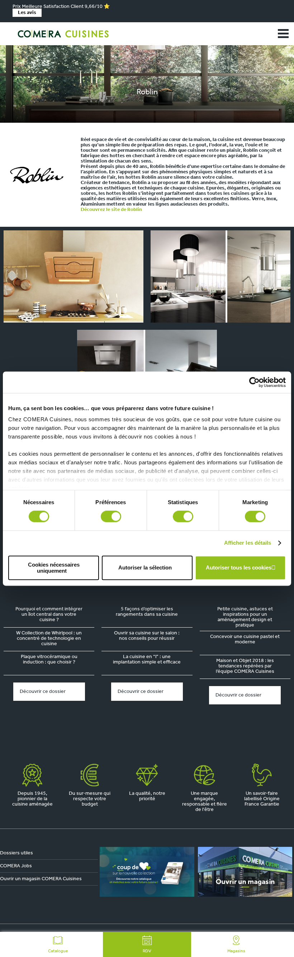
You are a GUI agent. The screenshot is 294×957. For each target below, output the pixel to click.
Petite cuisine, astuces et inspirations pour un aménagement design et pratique (245, 617)
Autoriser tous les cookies (238, 568)
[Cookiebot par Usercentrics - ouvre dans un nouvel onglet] (254, 382)
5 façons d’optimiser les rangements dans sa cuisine (147, 611)
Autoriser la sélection (145, 568)
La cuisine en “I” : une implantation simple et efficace (147, 659)
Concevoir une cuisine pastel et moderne (245, 639)
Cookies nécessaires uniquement (54, 568)
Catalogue (58, 951)
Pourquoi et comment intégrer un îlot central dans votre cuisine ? (48, 614)
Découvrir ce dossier (43, 691)
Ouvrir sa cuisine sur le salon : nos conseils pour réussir (147, 635)
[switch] (111, 516)
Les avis (27, 12)
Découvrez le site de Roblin (111, 209)
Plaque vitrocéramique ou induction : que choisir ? (49, 659)
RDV (147, 951)
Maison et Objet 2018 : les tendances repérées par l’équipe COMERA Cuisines (245, 666)
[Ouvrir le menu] (283, 33)
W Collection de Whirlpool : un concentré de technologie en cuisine (49, 638)
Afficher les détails (247, 543)
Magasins (236, 951)
